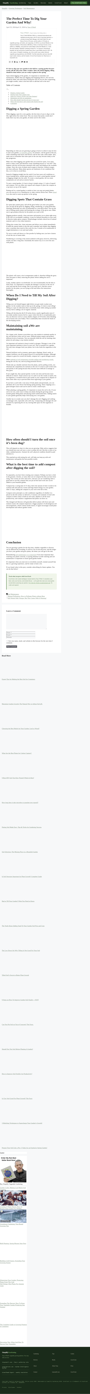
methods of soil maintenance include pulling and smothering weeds (31, 359)
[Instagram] (10, 62)
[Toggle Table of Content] (7, 89)
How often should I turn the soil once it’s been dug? (24, 100)
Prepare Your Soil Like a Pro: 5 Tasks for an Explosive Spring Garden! (24, 1148)
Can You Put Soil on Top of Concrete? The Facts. (17, 1024)
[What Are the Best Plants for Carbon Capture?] (19, 750)
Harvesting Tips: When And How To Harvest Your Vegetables (11, 1343)
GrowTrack (58, 3)
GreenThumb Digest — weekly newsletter (15, 1372)
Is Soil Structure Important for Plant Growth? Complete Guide (22, 876)
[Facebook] (12, 62)
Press (72, 1366)
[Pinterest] (14, 62)
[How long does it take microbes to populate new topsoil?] (19, 799)
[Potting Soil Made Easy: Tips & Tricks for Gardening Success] (19, 824)
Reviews (43, 3)
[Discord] (27, 62)
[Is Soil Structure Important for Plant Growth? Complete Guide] (19, 873)
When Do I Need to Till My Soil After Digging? (23, 96)
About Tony (55, 1366)
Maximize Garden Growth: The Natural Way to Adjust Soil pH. (22, 704)
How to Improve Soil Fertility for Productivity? (17, 1074)
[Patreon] (22, 62)
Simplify (10, 3)
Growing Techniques (15, 8)
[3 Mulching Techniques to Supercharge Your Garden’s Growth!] (19, 1120)
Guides (36, 3)
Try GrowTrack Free (79, 3)
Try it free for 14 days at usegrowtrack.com (39, 583)
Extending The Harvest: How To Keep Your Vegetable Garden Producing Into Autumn (12, 1305)
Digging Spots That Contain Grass (20, 94)
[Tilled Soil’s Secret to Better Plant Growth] (19, 972)
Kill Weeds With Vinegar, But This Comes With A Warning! (27, 598)
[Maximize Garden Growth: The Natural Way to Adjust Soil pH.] (19, 700)
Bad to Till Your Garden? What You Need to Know (18, 901)
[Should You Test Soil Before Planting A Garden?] (19, 1046)
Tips (29, 3)
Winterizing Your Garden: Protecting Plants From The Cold (11, 1281)
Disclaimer (12, 1387)
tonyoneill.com (56, 1372)
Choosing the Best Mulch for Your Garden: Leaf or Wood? (20, 728)
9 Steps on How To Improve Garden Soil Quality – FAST (20, 1000)
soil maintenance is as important (26, 555)
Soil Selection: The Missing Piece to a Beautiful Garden (20, 852)
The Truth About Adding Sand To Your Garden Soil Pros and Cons (23, 926)
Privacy (4, 1387)
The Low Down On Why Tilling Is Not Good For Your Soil (21, 950)
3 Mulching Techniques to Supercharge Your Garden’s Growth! (22, 1123)
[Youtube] (24, 62)
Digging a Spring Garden (17, 93)
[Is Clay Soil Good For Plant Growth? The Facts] (19, 1095)
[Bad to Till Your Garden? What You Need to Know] (19, 898)
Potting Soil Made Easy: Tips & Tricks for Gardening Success (21, 827)
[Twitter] (19, 62)
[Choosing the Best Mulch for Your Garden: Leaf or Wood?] (19, 725)
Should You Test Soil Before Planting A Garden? (17, 1049)
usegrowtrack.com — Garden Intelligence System (15, 1367)
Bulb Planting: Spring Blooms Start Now (13, 1243)
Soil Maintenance (29, 8)
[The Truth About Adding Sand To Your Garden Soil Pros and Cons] (19, 922)
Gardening (22, 3)
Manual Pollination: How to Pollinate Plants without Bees (26, 596)
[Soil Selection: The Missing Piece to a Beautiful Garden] (19, 848)
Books (50, 3)
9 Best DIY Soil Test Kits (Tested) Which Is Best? (18, 778)
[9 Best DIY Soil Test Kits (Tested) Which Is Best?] (19, 774)
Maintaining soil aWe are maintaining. (20, 98)
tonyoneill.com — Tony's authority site (15, 1362)
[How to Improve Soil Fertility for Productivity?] (19, 1070)
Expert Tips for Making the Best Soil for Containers (18, 679)
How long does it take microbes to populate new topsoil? (20, 802)
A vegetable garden (26, 153)
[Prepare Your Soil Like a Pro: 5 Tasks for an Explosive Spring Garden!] (19, 1144)
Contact (35, 1372)
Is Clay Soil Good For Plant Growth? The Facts (17, 1098)
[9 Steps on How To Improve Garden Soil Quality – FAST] (19, 996)
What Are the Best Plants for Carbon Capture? (17, 753)
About (66, 3)
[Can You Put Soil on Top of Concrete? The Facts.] (19, 1021)
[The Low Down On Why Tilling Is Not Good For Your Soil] (19, 947)
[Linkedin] (17, 62)
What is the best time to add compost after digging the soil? (26, 102)
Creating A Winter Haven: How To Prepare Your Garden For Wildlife (11, 1207)
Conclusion (13, 103)
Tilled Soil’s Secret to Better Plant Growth (15, 975)
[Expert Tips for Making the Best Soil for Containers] (19, 676)
